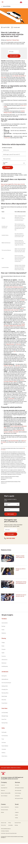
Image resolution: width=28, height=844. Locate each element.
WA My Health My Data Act (6, 828)
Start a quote (10, 514)
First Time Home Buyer (6, 682)
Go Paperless (17, 795)
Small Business (5, 666)
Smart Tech (4, 719)
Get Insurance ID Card (19, 798)
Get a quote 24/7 (14, 56)
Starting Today (5, 722)
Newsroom (3, 790)
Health (3, 652)
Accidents (22, 299)
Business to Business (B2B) (5, 793)
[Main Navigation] (2, 2)
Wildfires (3, 752)
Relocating (4, 699)
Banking (3, 626)
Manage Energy (5, 716)
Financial (3, 649)
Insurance (4, 656)
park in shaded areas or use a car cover (14, 309)
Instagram (17, 812)
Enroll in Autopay (18, 793)
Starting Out (4, 675)
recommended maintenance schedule (14, 287)
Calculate (7, 167)
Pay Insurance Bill (18, 790)
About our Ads (3, 822)
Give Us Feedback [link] (4, 795)
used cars (17, 365)
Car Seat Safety (5, 712)
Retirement (4, 663)
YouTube (16, 817)
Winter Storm (4, 756)
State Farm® (12, 40)
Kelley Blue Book (10, 344)
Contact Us (3, 785)
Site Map (16, 825)
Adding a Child (5, 686)
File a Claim (17, 785)
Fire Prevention (5, 735)
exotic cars (7, 137)
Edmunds (18, 344)
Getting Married (5, 679)
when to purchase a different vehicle (14, 380)
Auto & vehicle (4, 622)
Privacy (9, 822)
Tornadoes (4, 749)
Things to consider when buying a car (20, 556)
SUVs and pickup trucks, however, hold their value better (14, 431)
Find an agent (10, 534)
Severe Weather (5, 745)
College (3, 642)
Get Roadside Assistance (19, 787)
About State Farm (4, 787)
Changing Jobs (5, 689)
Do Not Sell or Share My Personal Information (9, 833)
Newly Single (4, 696)
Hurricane (4, 742)
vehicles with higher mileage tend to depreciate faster (14, 325)
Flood (3, 739)
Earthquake (4, 732)
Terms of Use (3, 825)
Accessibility (10, 825)
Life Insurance (4, 659)
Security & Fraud (18, 822)
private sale (11, 398)
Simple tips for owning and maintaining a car (21, 582)
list (14, 351)
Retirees (2, 812)
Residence (4, 633)
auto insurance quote (13, 440)
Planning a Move (5, 692)
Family (3, 629)
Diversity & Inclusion (4, 809)
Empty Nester (4, 703)
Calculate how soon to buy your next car (21, 595)
